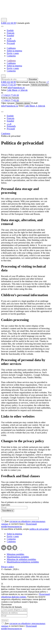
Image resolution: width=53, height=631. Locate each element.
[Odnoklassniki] (23, 549)
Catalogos (11, 541)
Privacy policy (7, 567)
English (10, 30)
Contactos (11, 539)
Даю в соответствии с (23, 524)
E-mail (4, 87)
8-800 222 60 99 (8, 23)
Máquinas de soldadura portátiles (21, 559)
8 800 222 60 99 (8, 82)
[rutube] (15, 549)
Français (10, 33)
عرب (9, 38)
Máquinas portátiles (15, 554)
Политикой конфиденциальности (19, 525)
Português (11, 41)
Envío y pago (13, 536)
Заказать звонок (23, 103)
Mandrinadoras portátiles (18, 557)
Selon (3, 90)
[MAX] (19, 549)
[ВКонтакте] (3, 549)
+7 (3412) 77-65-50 (10, 95)
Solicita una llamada (39, 85)
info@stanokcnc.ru (16, 87)
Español (10, 35)
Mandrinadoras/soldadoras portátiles (23, 562)
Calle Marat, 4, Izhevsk (17, 90)
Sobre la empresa (14, 534)
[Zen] (9, 549)
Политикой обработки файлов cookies (25, 595)
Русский (11, 43)
